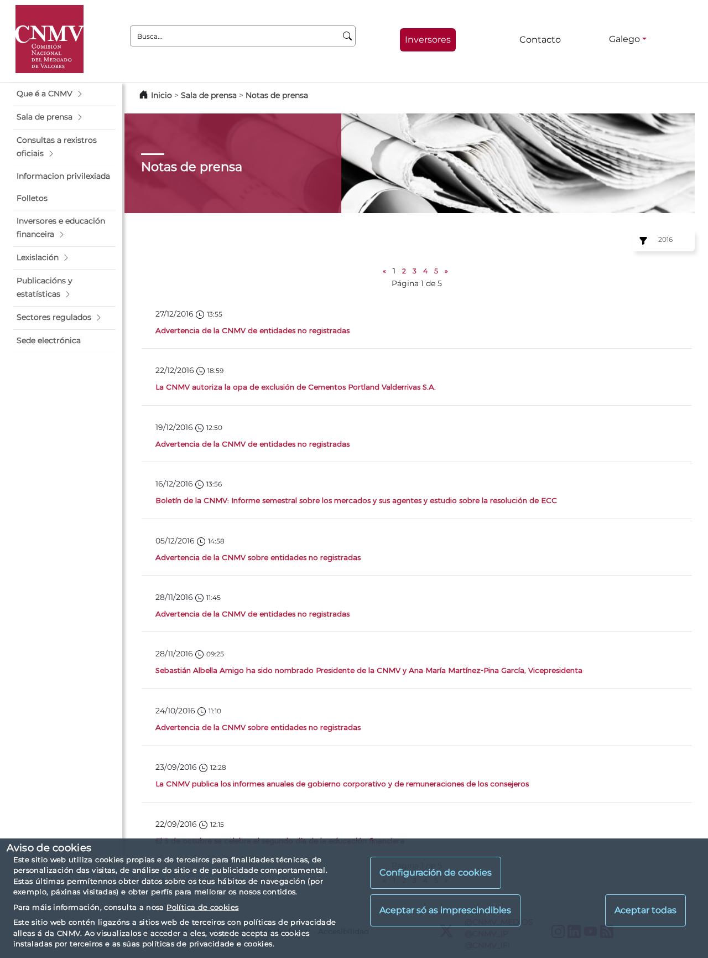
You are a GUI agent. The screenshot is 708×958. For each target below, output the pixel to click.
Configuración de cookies (435, 873)
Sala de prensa (210, 95)
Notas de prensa (277, 95)
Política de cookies (202, 907)
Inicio (161, 95)
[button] (64, 94)
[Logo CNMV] (49, 39)
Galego (624, 39)
